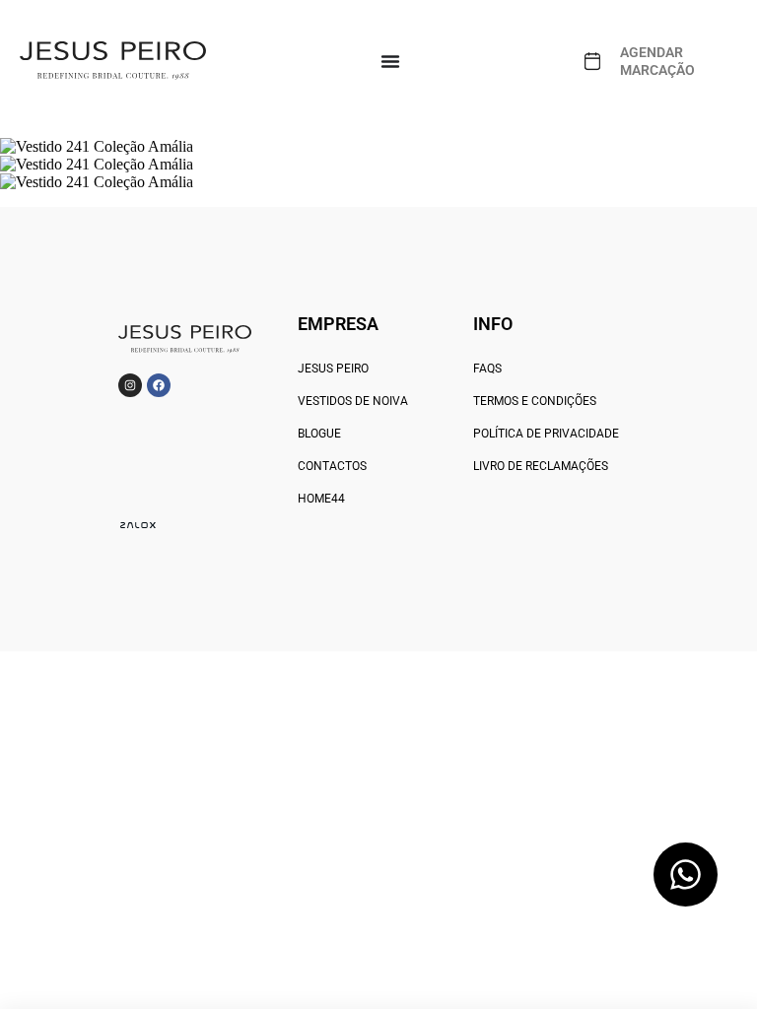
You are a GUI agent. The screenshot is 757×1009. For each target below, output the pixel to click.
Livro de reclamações (540, 466)
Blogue (319, 433)
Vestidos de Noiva (353, 401)
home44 (321, 498)
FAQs (487, 368)
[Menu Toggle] (390, 61)
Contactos (332, 466)
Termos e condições (534, 401)
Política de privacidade (546, 433)
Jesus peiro (333, 368)
